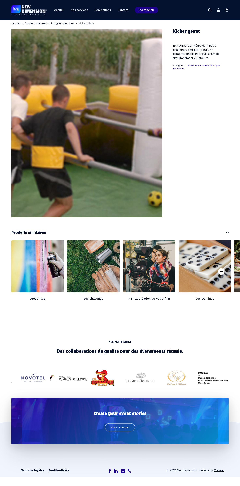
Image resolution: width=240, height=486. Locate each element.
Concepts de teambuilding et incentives (49, 23)
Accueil (15, 23)
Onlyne (219, 470)
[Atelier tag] (37, 266)
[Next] (221, 271)
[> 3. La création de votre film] (149, 266)
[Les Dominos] (205, 266)
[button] (120, 427)
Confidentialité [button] (59, 470)
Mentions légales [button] (32, 470)
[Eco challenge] (93, 266)
